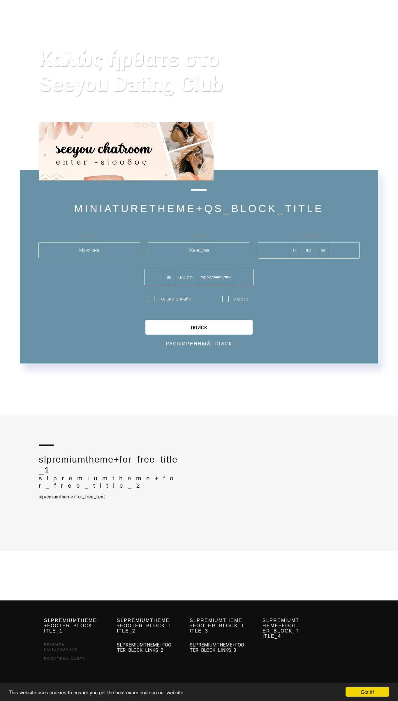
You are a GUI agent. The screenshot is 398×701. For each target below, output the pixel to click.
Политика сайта (64, 658)
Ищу (199, 236)
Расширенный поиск (199, 343)
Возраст (309, 235)
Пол (89, 236)
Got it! (367, 691)
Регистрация (323, 9)
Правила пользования (61, 646)
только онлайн (175, 299)
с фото (240, 299)
